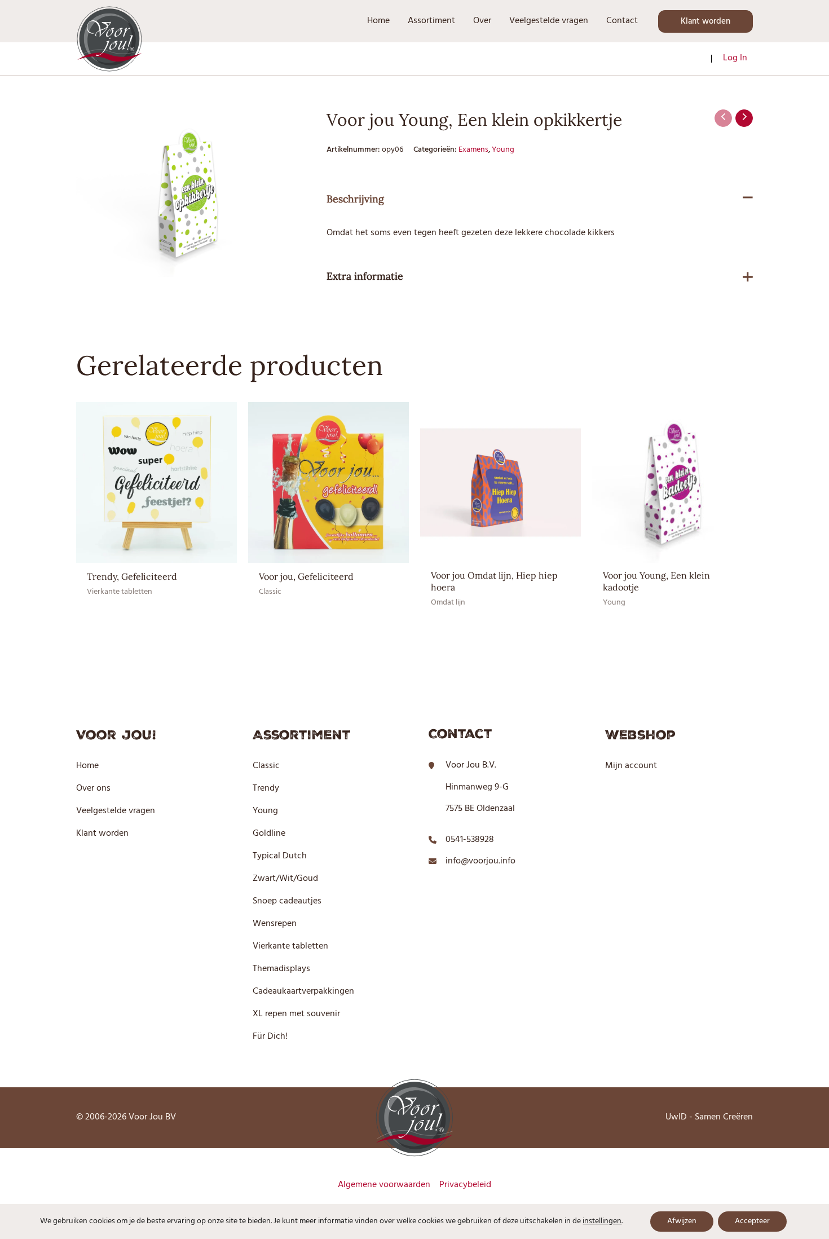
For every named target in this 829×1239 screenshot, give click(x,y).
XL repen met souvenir (296, 1014)
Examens (473, 149)
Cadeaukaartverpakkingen (303, 991)
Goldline (269, 833)
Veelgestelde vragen (115, 811)
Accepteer (752, 1221)
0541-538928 (470, 839)
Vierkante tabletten (290, 946)
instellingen (602, 1221)
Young (503, 149)
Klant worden (102, 833)
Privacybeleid (465, 1185)
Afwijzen (681, 1221)
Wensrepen (275, 923)
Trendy (266, 788)
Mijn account (631, 766)
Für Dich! (270, 1036)
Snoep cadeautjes (287, 901)
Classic (266, 766)
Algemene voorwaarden (384, 1185)
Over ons (93, 788)
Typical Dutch (280, 856)
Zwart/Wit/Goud (285, 878)
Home (87, 766)
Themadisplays (281, 969)
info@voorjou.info (480, 861)
